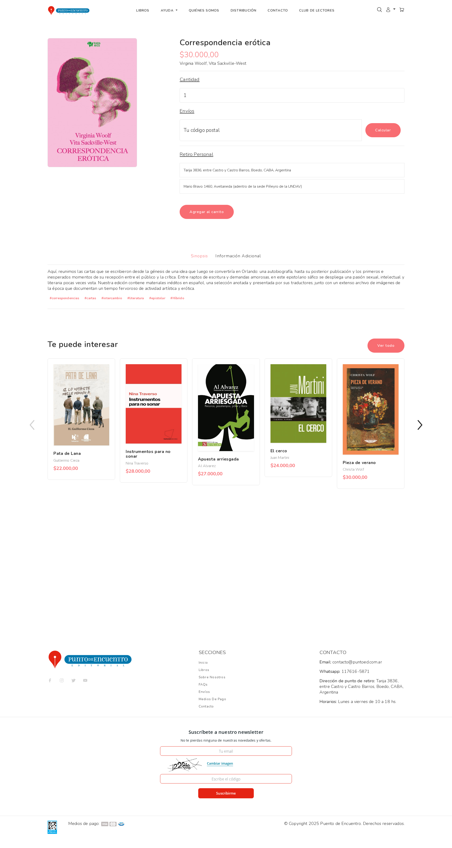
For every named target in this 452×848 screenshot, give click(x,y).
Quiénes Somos (204, 10)
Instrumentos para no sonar (148, 454)
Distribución (244, 10)
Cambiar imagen (220, 763)
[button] (391, 9)
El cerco (278, 451)
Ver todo (386, 345)
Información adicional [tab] (238, 256)
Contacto (278, 10)
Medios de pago (212, 699)
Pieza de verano (359, 462)
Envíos (204, 692)
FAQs (203, 684)
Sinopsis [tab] (199, 256)
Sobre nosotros (212, 677)
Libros (142, 10)
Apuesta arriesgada (218, 459)
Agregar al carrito (207, 211)
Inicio (203, 662)
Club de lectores (317, 10)
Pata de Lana (67, 453)
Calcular (383, 130)
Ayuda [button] (168, 10)
